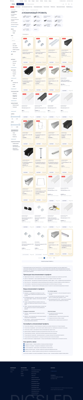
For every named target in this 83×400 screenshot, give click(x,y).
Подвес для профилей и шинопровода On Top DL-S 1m (66, 81)
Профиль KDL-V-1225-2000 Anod (27, 135)
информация (13, 367)
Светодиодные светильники (36, 389)
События (41, 0)
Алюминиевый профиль (38, 6)
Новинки (12, 6)
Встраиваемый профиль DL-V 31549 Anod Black (27, 81)
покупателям (24, 367)
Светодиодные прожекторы (27, 6)
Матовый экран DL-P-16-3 (65, 217)
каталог (33, 367)
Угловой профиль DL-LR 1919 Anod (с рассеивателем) (40, 191)
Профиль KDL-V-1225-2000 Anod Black (66, 135)
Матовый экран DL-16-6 (52, 107)
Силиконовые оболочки (35, 391)
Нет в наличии (38, 62)
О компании (12, 369)
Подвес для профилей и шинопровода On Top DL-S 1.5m (53, 218)
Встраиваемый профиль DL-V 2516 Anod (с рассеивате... (40, 163)
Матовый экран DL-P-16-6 (52, 190)
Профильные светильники (35, 379)
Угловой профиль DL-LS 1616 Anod (53, 135)
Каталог (37, 0)
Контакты (45, 0)
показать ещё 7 (13, 111)
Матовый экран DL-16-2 (52, 52)
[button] (12, 56)
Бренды (50, 0)
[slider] (11, 116)
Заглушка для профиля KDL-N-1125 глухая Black (27, 218)
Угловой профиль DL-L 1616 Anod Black (66, 53)
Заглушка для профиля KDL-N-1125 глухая (40, 218)
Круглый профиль (14, 22)
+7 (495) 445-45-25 (54, 371)
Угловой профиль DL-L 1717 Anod (27, 191)
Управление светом (34, 394)
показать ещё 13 (13, 67)
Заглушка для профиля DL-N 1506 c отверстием (40, 53)
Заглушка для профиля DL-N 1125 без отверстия (28, 245)
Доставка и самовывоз (24, 369)
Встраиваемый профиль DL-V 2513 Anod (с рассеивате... (53, 163)
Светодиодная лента (34, 381)
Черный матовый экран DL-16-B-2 (40, 108)
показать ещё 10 (13, 100)
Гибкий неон (53, 6)
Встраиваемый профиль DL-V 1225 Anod (40, 135)
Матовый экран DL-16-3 (26, 107)
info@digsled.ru (53, 375)
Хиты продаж (18, 6)
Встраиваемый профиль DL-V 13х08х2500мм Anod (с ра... (66, 245)
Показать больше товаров (46, 261)
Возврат (33, 0)
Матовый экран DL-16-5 (65, 107)
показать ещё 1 (13, 139)
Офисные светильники (61, 6)
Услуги (29, 0)
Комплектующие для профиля (15, 20)
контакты (53, 367)
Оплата (25, 0)
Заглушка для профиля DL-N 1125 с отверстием (41, 245)
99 (54, 257)
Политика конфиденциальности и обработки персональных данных (62, 387)
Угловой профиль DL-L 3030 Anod (53, 245)
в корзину (26, 62)
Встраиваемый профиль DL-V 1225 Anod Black (27, 163)
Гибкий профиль (14, 17)
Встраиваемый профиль (14, 15)
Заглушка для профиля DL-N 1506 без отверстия (27, 53)
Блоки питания (46, 6)
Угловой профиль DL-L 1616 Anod (53, 81)
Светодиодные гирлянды (35, 383)
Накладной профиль (14, 24)
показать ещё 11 (13, 78)
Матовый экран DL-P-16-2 (65, 190)
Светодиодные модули (35, 387)
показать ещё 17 (13, 88)
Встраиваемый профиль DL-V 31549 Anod (40, 81)
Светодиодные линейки (35, 385)
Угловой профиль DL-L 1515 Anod (66, 163)
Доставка (21, 0)
